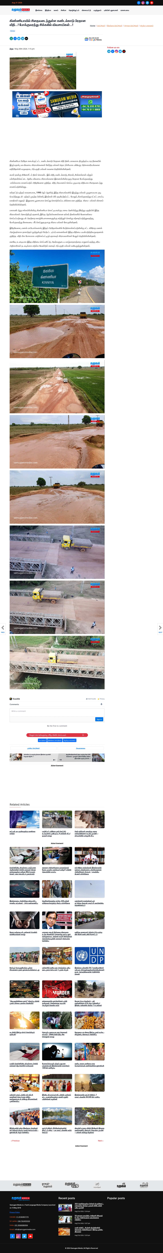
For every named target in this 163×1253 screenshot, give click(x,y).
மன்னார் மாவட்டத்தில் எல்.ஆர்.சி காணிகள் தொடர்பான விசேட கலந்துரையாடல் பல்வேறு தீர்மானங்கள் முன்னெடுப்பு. (23, 1098)
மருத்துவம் (97, 10)
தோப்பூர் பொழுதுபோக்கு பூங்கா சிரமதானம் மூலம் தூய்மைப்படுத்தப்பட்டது (24, 969)
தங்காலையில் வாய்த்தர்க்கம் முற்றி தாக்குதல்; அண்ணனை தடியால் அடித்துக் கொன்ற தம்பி (54, 1003)
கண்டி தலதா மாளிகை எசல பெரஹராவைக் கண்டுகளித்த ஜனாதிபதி (89, 1065)
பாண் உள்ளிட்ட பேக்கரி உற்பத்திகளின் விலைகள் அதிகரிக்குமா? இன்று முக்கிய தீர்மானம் (89, 1230)
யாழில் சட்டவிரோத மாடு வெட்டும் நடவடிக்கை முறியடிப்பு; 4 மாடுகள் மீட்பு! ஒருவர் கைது (56, 833)
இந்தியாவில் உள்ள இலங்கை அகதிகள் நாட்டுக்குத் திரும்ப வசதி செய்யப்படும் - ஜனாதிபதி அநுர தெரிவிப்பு (24, 1130)
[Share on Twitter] (19, 38)
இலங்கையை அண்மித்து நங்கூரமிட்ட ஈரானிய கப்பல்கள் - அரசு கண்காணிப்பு (24, 902)
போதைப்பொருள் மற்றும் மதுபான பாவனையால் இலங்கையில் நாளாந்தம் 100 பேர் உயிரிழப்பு (55, 1066)
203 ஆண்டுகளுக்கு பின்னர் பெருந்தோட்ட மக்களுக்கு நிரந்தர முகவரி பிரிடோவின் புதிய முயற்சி (89, 1206)
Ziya (11, 49)
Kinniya (12, 31)
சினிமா (63, 10)
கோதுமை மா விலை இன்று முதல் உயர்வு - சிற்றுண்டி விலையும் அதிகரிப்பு (89, 1033)
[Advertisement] (57, 140)
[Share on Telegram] (22, 38)
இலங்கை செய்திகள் (114, 25)
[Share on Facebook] (15, 38)
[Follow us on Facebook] (112, 51)
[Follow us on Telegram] (109, 51)
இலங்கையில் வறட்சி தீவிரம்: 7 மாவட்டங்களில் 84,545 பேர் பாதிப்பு (87, 1096)
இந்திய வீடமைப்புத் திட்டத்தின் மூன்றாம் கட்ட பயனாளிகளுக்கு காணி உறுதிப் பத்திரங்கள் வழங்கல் (56, 1097)
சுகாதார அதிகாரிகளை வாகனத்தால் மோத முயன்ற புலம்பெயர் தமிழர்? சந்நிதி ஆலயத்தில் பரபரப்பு (56, 870)
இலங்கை (38, 10)
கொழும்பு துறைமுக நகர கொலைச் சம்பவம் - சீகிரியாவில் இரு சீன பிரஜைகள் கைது (54, 1034)
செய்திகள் (101, 25)
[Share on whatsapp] (11, 38)
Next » (100, 1140)
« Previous (15, 1140)
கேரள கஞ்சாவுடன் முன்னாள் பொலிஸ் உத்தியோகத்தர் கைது (23, 933)
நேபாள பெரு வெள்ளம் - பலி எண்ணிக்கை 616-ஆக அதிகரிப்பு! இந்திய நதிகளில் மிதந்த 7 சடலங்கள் (88, 1003)
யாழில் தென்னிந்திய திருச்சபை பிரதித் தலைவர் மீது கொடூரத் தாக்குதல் (24, 1065)
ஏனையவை (125, 10)
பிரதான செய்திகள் (131, 25)
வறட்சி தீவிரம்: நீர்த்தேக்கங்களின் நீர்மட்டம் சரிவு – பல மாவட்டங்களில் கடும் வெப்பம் (57, 1130)
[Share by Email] (26, 38)
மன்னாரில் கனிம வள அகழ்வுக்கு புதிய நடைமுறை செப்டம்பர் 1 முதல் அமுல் (56, 969)
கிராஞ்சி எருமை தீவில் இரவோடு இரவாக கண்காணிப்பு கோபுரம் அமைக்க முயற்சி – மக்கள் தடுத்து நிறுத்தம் (89, 1130)
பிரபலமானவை (80, 748)
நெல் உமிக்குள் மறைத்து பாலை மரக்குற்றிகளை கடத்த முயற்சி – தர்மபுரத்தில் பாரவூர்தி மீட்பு (86, 833)
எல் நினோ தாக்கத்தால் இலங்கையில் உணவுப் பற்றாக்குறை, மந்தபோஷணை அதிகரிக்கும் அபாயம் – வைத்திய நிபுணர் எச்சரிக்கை (88, 871)
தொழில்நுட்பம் (74, 10)
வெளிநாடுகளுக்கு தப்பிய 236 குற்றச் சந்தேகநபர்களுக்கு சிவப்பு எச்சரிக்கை (56, 902)
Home (92, 25)
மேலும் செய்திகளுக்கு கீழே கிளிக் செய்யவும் (47, 735)
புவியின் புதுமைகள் (111, 10)
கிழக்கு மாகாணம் (146, 25)
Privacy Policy (15, 1212)
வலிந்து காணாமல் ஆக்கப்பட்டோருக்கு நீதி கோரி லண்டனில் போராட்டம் (88, 933)
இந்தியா (48, 10)
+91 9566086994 (21, 1225)
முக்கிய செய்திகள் (33, 748)
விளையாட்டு (86, 10)
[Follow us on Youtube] (124, 51)
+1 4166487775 (22, 1217)
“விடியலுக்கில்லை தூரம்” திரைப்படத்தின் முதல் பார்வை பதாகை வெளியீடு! (24, 1002)
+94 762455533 (24, 1221)
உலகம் (56, 10)
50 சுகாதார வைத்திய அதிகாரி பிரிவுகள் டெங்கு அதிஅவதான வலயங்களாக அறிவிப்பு (89, 1218)
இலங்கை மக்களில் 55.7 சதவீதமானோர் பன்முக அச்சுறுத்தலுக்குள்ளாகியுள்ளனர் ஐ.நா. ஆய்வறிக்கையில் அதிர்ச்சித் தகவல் (89, 971)
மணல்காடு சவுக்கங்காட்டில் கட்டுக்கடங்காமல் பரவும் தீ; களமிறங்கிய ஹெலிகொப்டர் (89, 903)
